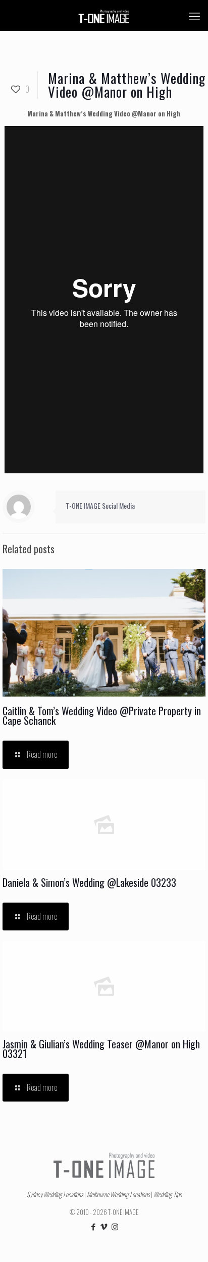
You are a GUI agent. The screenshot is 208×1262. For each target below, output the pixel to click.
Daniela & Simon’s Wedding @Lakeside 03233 (89, 882)
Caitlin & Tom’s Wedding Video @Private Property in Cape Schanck (102, 715)
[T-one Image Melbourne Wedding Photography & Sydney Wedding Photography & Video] (104, 15)
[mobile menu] (194, 15)
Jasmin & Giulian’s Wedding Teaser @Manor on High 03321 (101, 1048)
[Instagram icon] (115, 1226)
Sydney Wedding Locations (55, 1194)
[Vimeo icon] (104, 1226)
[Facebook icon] (93, 1226)
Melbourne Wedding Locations (118, 1194)
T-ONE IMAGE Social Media (100, 505)
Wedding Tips (167, 1194)
